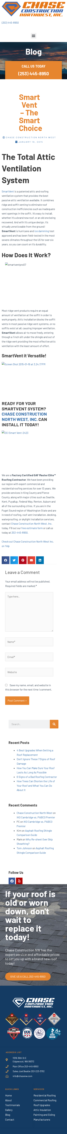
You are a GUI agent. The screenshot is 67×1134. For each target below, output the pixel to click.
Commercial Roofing (45, 1100)
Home (8, 1095)
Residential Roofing (45, 1095)
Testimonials (12, 1105)
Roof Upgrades (42, 1105)
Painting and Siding (44, 1114)
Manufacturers (42, 1119)
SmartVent (8, 191)
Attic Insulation (42, 1109)
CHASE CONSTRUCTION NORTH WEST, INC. (24, 416)
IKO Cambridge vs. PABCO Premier (36, 817)
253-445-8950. (20, 532)
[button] (33, 36)
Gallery (9, 1109)
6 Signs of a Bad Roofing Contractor (37, 776)
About (8, 1100)
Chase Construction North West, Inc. (31, 523)
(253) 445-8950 (10, 22)
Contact (9, 1119)
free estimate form (32, 528)
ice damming (41, 231)
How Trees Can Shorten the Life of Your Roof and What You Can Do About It (36, 785)
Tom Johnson (24, 848)
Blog (7, 1114)
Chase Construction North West (34, 812)
